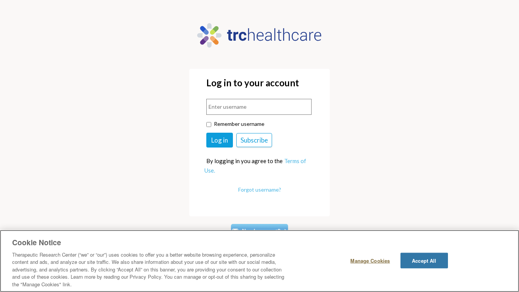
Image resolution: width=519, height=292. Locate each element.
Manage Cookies (370, 260)
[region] (259, 261)
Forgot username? (259, 189)
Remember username (239, 124)
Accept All (424, 260)
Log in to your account (252, 83)
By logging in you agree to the (244, 160)
